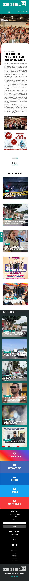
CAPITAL (14, 548)
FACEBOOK (14, 537)
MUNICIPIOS (14, 550)
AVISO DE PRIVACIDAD (14, 514)
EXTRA (14, 558)
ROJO (7, 191)
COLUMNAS (14, 561)
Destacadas (8, 219)
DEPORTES (14, 555)
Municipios (8, 270)
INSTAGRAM (14, 534)
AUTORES (14, 516)
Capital (7, 244)
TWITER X (14, 539)
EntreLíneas (15, 165)
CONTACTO (14, 519)
